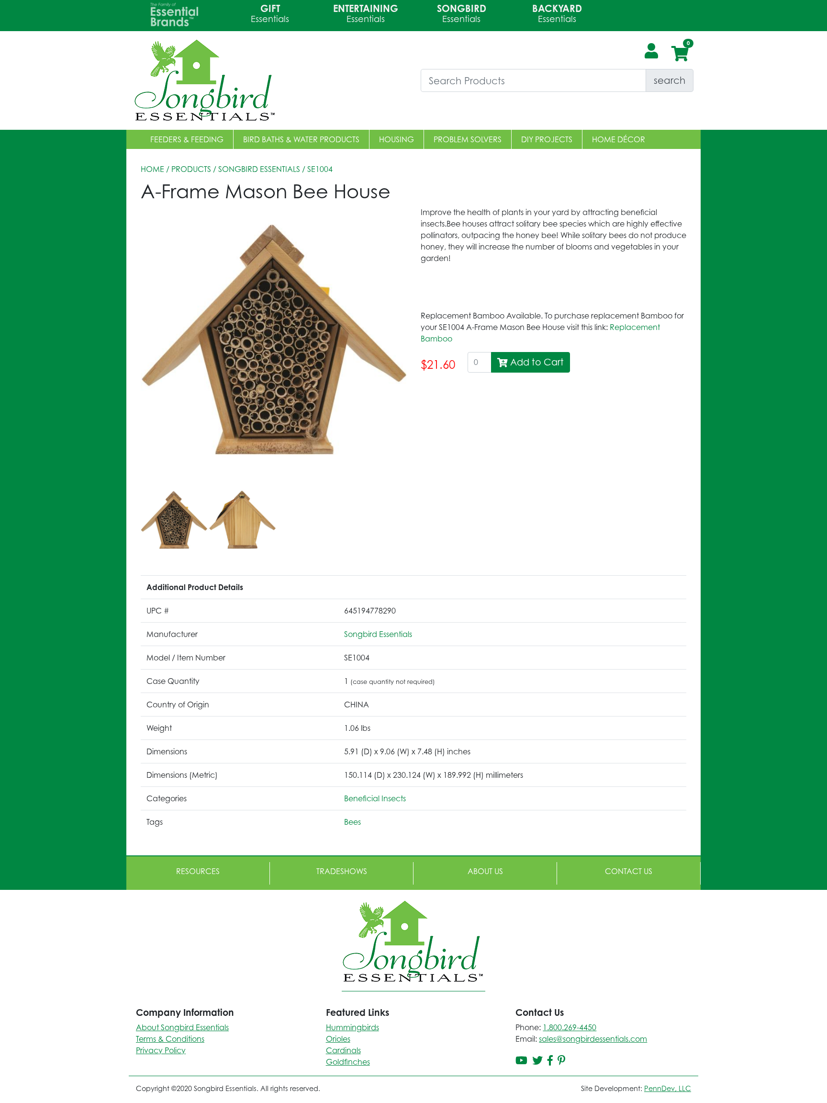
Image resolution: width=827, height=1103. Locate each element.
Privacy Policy (161, 1050)
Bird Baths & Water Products (301, 139)
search (669, 80)
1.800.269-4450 (569, 1027)
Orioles (338, 1039)
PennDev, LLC (667, 1088)
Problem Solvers (468, 139)
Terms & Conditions (170, 1039)
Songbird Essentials (259, 169)
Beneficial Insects (375, 798)
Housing (396, 139)
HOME (152, 169)
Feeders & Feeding (187, 139)
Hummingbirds (352, 1027)
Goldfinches (348, 1062)
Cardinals (343, 1050)
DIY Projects (546, 139)
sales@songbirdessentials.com (593, 1039)
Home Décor (618, 139)
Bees (352, 822)
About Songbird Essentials (182, 1027)
